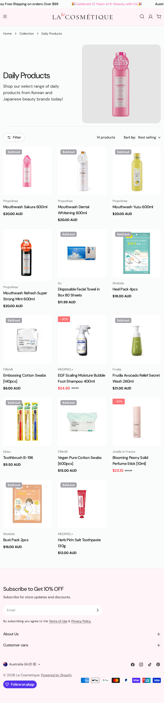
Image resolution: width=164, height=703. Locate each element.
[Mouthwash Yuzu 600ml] (137, 171)
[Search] (142, 16)
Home (7, 33)
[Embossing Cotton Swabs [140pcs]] (27, 339)
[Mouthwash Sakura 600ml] (27, 171)
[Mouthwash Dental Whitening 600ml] (82, 171)
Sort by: (130, 137)
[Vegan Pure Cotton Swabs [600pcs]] (82, 422)
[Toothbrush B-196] (27, 422)
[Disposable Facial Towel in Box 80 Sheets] (82, 253)
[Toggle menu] (5, 16)
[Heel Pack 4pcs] (137, 253)
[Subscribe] (97, 610)
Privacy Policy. (81, 621)
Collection (26, 33)
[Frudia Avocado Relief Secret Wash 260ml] (137, 339)
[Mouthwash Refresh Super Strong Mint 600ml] (27, 255)
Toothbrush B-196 (18, 457)
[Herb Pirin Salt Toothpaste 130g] (82, 504)
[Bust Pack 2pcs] (27, 504)
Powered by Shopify (56, 675)
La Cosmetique (28, 675)
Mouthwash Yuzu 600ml (133, 206)
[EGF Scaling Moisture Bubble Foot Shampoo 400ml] (82, 339)
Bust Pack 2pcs (15, 539)
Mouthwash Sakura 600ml (25, 206)
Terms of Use (58, 621)
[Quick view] (45, 156)
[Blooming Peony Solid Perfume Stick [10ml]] (137, 422)
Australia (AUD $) (22, 664)
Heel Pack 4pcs (125, 289)
